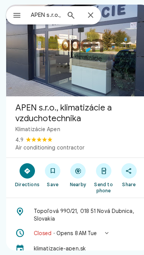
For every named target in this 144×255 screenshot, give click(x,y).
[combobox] (45, 14)
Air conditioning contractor (49, 147)
